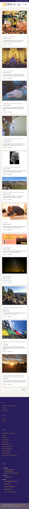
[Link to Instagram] (24, 5)
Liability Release (5, 439)
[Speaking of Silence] (14, 58)
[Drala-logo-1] (12, 4)
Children (4, 435)
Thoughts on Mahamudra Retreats (12, 167)
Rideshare (4, 407)
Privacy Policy (9, 506)
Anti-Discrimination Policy (7, 446)
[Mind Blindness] (14, 239)
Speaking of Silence (8, 70)
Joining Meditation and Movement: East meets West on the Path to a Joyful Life (13, 376)
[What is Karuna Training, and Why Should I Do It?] (14, 329)
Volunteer (4, 421)
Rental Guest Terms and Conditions (9, 455)
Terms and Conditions (17, 506)
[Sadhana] (14, 212)
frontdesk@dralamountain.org (11, 481)
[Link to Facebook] (22, 5)
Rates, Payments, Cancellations (8, 433)
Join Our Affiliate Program (10, 492)
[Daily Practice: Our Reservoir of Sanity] (14, 91)
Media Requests (8, 489)
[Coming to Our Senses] (14, 22)
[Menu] (18, 4)
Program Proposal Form (9, 486)
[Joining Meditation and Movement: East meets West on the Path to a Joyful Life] (14, 363)
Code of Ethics (5, 442)
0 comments (10, 43)
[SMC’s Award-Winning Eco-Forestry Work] (14, 183)
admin (5, 43)
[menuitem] (15, 4)
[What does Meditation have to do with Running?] (14, 295)
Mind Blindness (7, 247)
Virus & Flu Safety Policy (7, 448)
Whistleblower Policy (6, 444)
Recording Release (6, 452)
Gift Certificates (5, 410)
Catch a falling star (8, 276)
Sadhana (5, 222)
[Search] (15, 4)
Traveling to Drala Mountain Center (9, 405)
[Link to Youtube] (26, 5)
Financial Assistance (6, 450)
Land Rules (4, 437)
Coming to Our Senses (9, 36)
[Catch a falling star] (14, 265)
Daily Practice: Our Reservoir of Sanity (13, 103)
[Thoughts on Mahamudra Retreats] (14, 157)
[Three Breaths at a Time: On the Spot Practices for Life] (14, 126)
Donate (3, 418)
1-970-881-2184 (8, 477)
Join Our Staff (7, 484)
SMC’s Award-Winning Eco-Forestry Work (14, 192)
